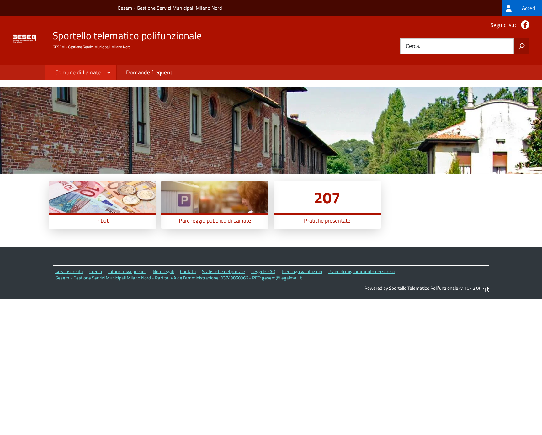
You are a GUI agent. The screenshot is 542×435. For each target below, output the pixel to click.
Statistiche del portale (223, 271)
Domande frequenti (149, 72)
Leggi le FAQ (263, 271)
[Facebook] (523, 25)
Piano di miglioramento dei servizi (361, 271)
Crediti (95, 271)
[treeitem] (522, 8)
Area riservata (69, 271)
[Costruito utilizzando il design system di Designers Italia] (486, 290)
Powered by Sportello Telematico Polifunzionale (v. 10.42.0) (422, 288)
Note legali (163, 271)
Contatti (188, 271)
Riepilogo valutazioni (302, 271)
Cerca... (414, 46)
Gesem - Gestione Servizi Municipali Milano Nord (170, 8)
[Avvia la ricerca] (521, 46)
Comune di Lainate (78, 72)
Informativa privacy (127, 271)
